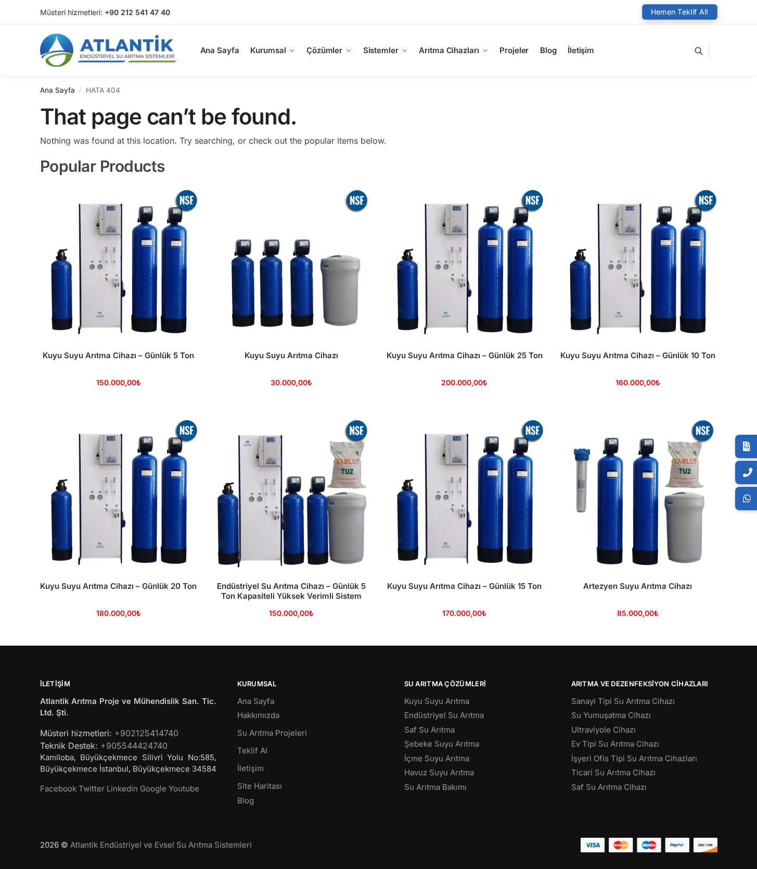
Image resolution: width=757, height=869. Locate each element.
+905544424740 (134, 745)
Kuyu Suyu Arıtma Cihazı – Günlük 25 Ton (465, 355)
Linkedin (122, 789)
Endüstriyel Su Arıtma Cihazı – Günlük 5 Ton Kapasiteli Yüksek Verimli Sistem (291, 591)
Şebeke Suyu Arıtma (441, 744)
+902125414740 (146, 733)
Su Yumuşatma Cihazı (611, 715)
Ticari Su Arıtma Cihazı (613, 772)
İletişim (250, 768)
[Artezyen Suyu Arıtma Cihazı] (637, 494)
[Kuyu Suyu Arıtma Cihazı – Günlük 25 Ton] (465, 264)
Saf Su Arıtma (429, 730)
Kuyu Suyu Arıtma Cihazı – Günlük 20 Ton (118, 586)
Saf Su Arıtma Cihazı (609, 787)
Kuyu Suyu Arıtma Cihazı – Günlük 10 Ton (637, 355)
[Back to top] (736, 853)
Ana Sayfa (57, 90)
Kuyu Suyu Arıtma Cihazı (291, 355)
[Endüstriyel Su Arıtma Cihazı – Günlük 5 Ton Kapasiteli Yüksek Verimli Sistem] (291, 494)
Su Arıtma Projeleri (272, 733)
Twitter (92, 789)
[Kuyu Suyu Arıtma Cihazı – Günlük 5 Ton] (119, 264)
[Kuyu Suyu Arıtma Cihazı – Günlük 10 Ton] (637, 264)
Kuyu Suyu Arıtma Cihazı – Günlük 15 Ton (464, 586)
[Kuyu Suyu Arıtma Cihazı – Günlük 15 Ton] (465, 494)
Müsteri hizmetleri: (71, 12)
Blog (245, 800)
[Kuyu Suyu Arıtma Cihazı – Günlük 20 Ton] (119, 494)
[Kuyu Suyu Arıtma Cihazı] (291, 264)
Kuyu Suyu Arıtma (436, 701)
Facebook (58, 789)
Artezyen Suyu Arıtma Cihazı (637, 586)
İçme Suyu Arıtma (436, 758)
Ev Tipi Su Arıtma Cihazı (615, 744)
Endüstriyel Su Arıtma (444, 715)
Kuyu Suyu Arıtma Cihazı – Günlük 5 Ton (118, 355)
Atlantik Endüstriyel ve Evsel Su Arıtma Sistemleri (161, 845)
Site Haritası (259, 786)
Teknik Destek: (69, 745)
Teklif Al (252, 750)
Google (153, 789)
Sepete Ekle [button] (118, 404)
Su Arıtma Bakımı (435, 787)
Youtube (184, 789)
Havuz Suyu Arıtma (439, 772)
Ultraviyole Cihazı (603, 730)
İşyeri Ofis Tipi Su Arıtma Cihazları (634, 758)
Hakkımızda (258, 715)
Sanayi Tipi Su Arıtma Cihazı (623, 701)
